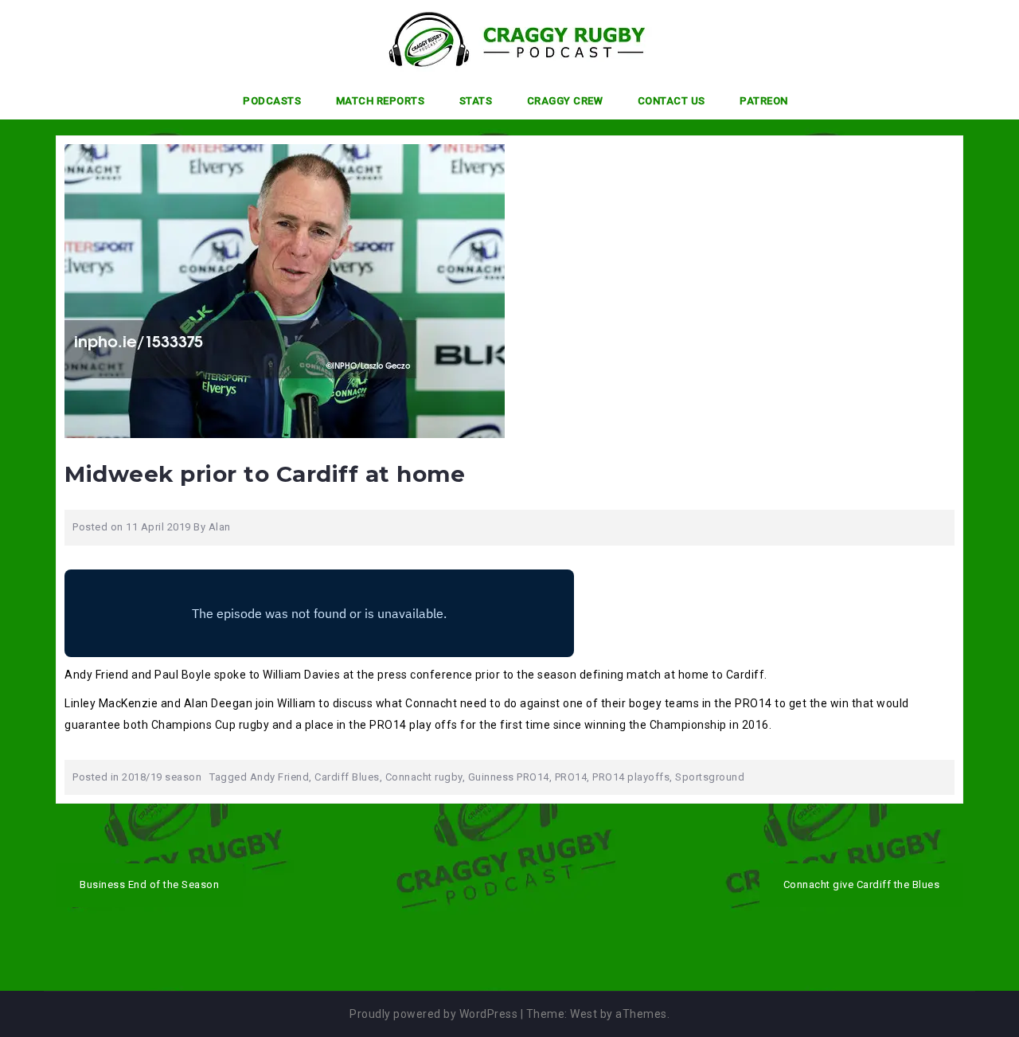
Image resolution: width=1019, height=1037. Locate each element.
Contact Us (671, 101)
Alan (220, 527)
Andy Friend (280, 777)
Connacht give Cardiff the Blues (861, 884)
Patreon (764, 101)
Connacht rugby (424, 777)
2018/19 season (161, 777)
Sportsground (709, 777)
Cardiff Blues (347, 777)
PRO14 (571, 777)
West (583, 1014)
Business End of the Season (149, 884)
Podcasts (272, 101)
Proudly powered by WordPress (433, 1014)
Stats (476, 101)
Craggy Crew (565, 101)
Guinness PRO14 (508, 777)
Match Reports (380, 101)
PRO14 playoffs (631, 777)
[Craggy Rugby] (503, 39)
